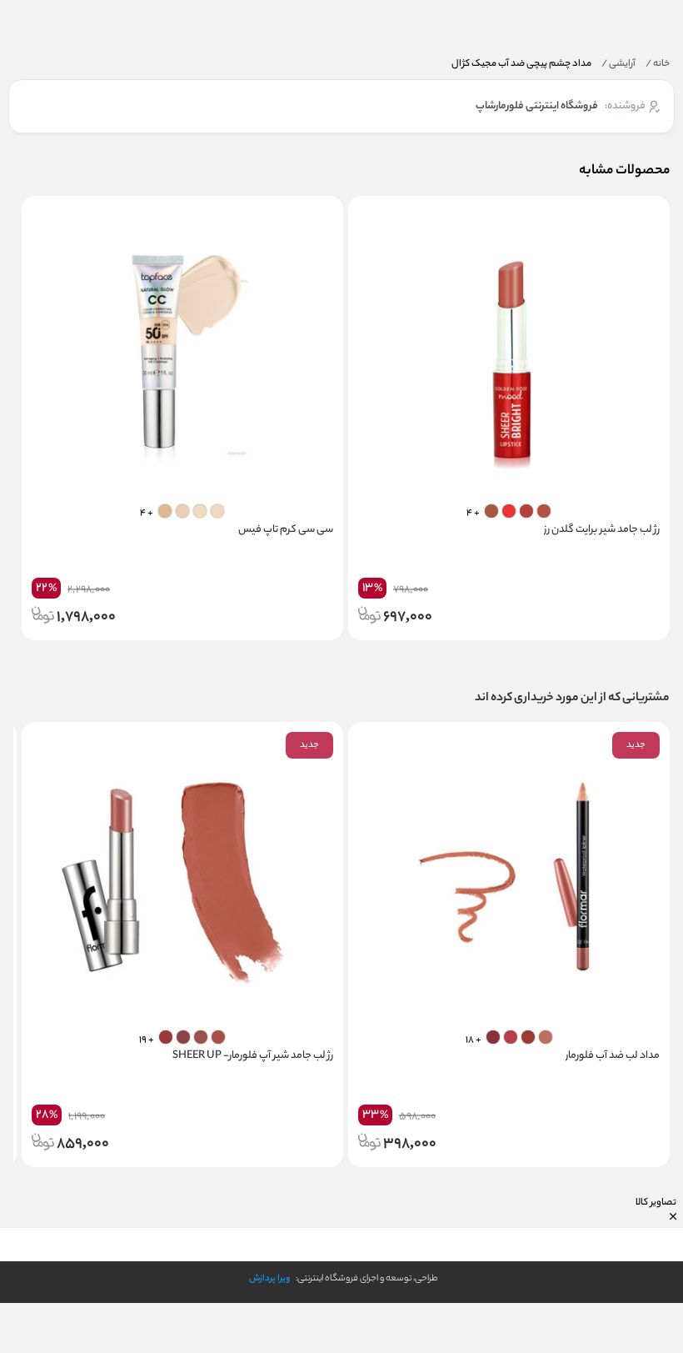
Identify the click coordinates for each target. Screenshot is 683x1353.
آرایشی (618, 64)
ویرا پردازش (269, 1278)
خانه (658, 64)
